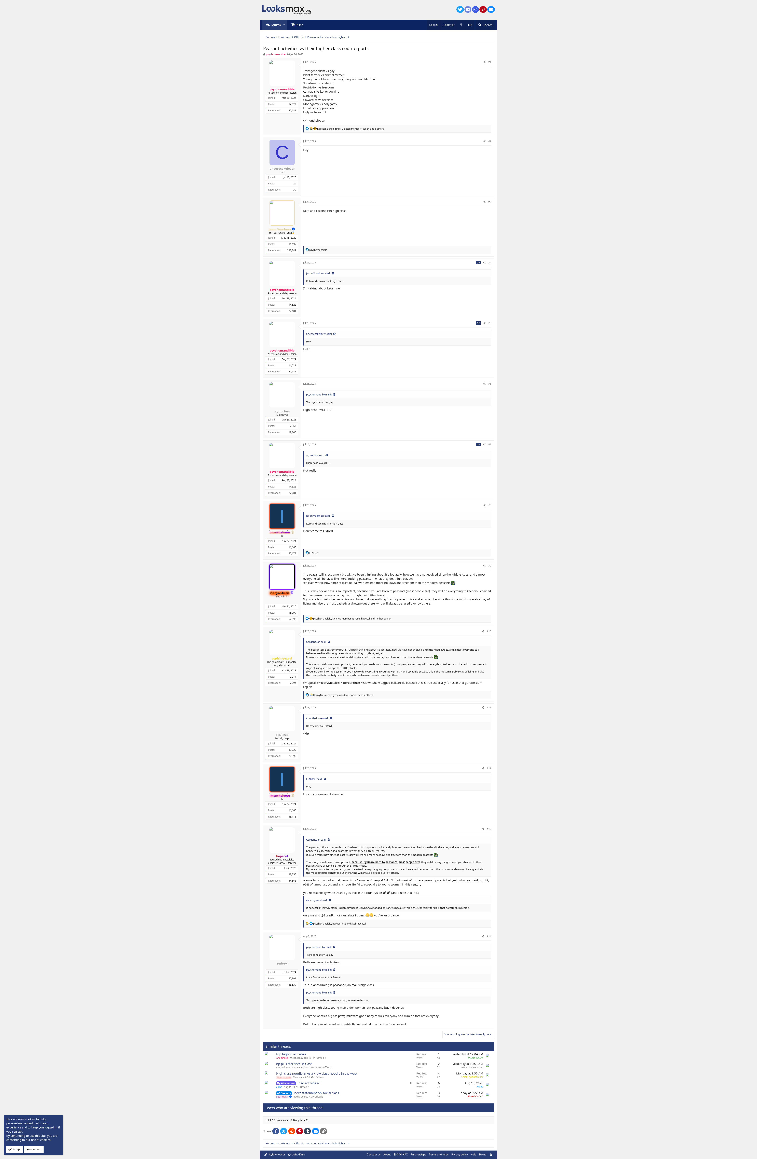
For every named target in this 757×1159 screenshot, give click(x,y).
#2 (489, 141)
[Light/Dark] (469, 25)
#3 (489, 202)
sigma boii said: (315, 455)
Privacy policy (459, 1154)
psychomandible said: (319, 394)
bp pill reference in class (294, 1064)
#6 (489, 383)
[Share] (484, 62)
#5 (489, 323)
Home (483, 1154)
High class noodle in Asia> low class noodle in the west (316, 1073)
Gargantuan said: (316, 642)
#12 (489, 768)
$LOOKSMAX (401, 1154)
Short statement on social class (316, 1093)
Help (473, 1154)
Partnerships (418, 1154)
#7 (489, 444)
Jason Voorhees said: (318, 273)
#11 (489, 707)
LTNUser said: (314, 779)
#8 (489, 505)
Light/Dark (298, 1154)
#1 (489, 62)
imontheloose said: (317, 718)
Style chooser (276, 1154)
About (387, 1154)
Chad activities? (307, 1083)
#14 (489, 936)
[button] (284, 25)
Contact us (373, 1154)
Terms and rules (438, 1154)
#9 (489, 565)
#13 (489, 829)
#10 (489, 631)
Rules (299, 25)
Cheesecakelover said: (319, 334)
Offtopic (321, 1057)
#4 (489, 262)
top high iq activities (291, 1054)
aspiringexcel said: (316, 900)
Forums (276, 25)
